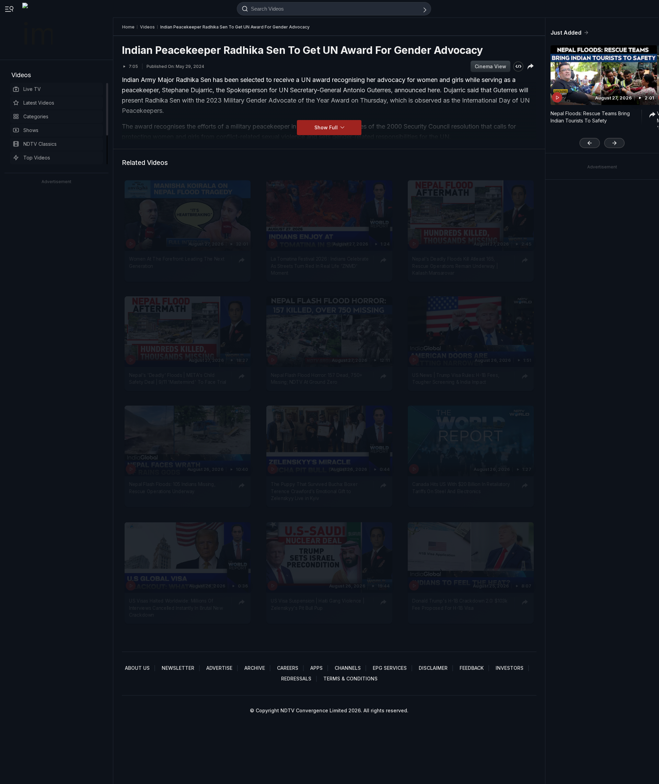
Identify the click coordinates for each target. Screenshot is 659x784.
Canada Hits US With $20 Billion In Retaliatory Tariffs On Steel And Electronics (461, 488)
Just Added (566, 32)
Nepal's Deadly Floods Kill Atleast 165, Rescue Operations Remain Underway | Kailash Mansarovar (455, 266)
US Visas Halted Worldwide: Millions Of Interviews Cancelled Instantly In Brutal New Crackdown (176, 608)
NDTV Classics (40, 144)
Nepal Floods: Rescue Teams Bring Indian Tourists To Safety (590, 116)
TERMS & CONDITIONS (350, 678)
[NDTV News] (38, 30)
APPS (316, 668)
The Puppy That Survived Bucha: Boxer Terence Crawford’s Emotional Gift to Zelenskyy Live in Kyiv (314, 491)
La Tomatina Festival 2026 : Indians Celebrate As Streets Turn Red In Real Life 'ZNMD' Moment (320, 266)
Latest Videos (38, 103)
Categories (35, 116)
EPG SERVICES (390, 668)
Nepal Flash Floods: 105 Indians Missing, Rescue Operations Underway (172, 488)
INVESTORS (509, 668)
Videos (21, 75)
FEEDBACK (472, 668)
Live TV (32, 89)
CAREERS (287, 668)
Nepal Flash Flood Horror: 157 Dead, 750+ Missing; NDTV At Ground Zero (316, 378)
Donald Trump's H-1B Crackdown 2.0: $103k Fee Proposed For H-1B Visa (459, 604)
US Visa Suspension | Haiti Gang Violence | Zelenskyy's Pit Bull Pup (318, 604)
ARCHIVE (254, 668)
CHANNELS (348, 668)
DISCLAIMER (433, 668)
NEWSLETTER (178, 668)
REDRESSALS (296, 678)
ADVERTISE (219, 668)
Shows (30, 130)
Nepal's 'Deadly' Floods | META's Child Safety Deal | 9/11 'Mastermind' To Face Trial (177, 378)
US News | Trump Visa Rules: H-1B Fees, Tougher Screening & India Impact (455, 378)
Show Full (326, 127)
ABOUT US (137, 668)
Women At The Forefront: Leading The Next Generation (176, 262)
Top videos (36, 158)
